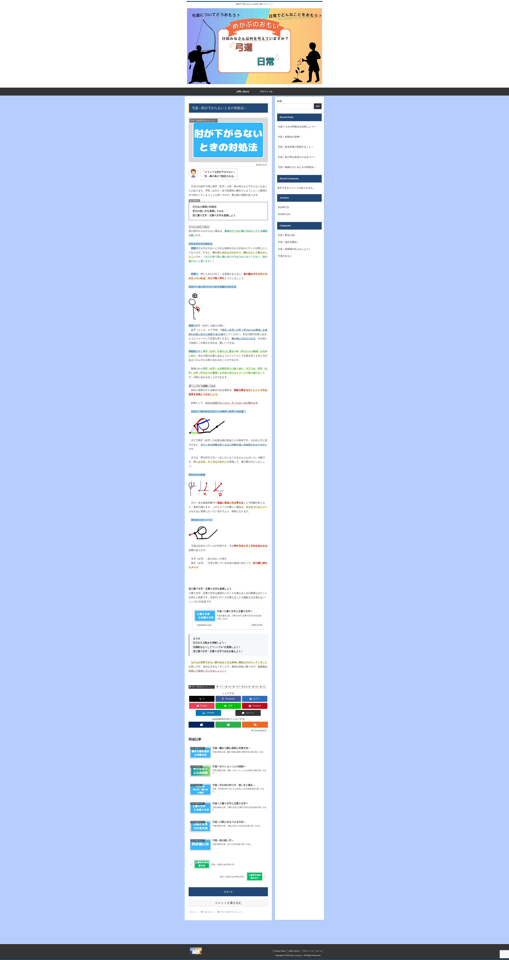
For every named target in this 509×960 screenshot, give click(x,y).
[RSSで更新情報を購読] (255, 725)
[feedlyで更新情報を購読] (228, 725)
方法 (263, 687)
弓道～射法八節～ (287, 235)
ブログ (221, 687)
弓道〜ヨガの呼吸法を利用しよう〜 (297, 126)
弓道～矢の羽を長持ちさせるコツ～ (297, 157)
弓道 (256, 687)
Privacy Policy (280, 951)
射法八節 (247, 687)
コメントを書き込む (228, 902)
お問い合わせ (294, 951)
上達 (229, 687)
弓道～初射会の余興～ (290, 136)
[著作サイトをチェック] (201, 725)
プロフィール (307, 951)
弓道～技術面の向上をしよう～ (203, 687)
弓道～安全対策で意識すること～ (295, 147)
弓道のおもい (285, 256)
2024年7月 (283, 207)
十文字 (237, 687)
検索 (279, 101)
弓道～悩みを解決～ (288, 242)
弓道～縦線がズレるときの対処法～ (297, 167)
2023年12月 (284, 214)
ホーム (319, 951)
